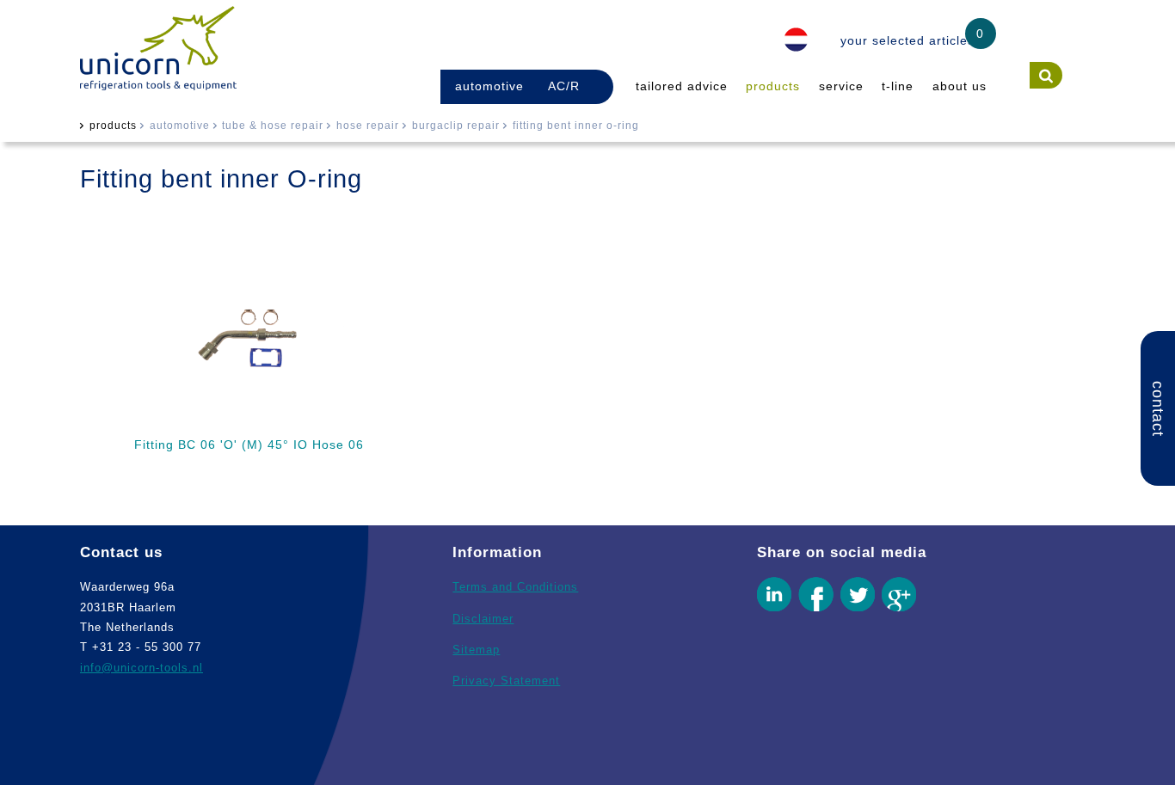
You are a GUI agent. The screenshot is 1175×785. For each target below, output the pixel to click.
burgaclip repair (456, 125)
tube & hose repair (272, 125)
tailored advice (682, 86)
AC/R (564, 86)
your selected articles (907, 40)
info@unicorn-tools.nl (141, 667)
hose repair (367, 125)
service (841, 86)
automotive (489, 86)
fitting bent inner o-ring (576, 125)
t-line (898, 86)
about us (959, 86)
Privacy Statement (506, 680)
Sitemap (476, 649)
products (773, 86)
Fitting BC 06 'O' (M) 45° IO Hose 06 (249, 444)
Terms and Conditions (515, 586)
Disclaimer (483, 618)
